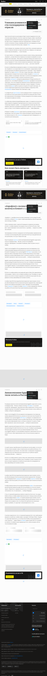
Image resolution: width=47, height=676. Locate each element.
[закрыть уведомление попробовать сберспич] (37, 23)
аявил (18, 491)
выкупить (17, 72)
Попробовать (30, 27)
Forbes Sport (8, 355)
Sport (40, 3)
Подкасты (25, 3)
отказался (35, 74)
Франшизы (20, 3)
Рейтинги (15, 3)
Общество (26, 355)
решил (13, 86)
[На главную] (3, 1)
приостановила (16, 92)
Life (33, 3)
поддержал (10, 286)
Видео (30, 3)
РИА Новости (29, 252)
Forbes (16, 219)
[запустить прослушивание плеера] (37, 20)
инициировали (8, 89)
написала (20, 115)
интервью (23, 514)
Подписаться (9, 163)
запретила (15, 240)
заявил (31, 479)
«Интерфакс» (30, 399)
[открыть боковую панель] (40, 1)
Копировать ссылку (37, 31)
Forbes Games (7, 3)
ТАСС (29, 44)
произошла (16, 111)
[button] (46, 1)
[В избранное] (22, 121)
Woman (36, 3)
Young (43, 3)
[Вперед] (44, 123)
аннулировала (26, 80)
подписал (25, 286)
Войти (36, 1)
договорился (14, 79)
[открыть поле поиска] (43, 1)
